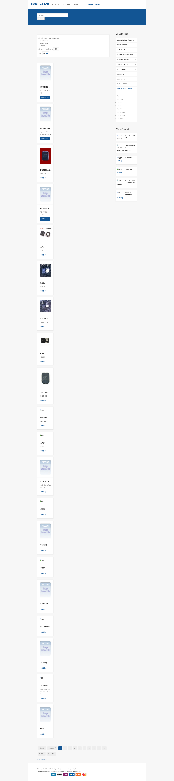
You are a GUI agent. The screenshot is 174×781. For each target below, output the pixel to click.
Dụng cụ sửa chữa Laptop (126, 40)
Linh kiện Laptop (94, 4)
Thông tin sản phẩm (43, 73)
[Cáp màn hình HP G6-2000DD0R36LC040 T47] (120, 146)
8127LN (42, 443)
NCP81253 (43, 353)
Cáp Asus (120, 99)
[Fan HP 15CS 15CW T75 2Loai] (119, 193)
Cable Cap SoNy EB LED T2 (49, 663)
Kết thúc (51, 753)
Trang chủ (56, 4)
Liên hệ (75, 4)
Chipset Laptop (122, 64)
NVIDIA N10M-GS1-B (47, 208)
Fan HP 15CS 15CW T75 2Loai (129, 194)
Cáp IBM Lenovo (121, 109)
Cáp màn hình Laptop (124, 89)
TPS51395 (43, 545)
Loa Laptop (121, 74)
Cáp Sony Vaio (121, 115)
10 (104, 748)
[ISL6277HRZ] (119, 158)
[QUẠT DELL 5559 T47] (120, 137)
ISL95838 (43, 283)
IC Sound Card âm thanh (125, 54)
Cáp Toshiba (120, 118)
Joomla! (39, 771)
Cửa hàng (66, 4)
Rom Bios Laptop (122, 45)
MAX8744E (44, 418)
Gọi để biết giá (45, 97)
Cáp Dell (119, 102)
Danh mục (43, 45)
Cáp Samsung (121, 112)
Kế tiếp (41, 753)
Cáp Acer (119, 96)
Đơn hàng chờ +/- (54, 38)
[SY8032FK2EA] (119, 169)
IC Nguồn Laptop (123, 59)
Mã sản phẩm (44, 43)
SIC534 (42, 509)
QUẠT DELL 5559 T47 (130, 137)
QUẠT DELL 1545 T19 (47, 87)
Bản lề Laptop (122, 84)
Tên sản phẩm (44, 41)
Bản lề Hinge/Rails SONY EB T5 (51, 481)
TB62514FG (44, 392)
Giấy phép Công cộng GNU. (73, 771)
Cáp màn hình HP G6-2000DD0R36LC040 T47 (126, 148)
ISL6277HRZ (128, 158)
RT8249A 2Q (44, 319)
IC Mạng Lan (121, 50)
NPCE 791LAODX (46, 170)
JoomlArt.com (79, 769)
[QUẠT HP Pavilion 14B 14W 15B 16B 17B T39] (119, 180)
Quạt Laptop (121, 79)
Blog (82, 4)
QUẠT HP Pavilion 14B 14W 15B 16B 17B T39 (126, 183)
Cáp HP (119, 105)
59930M (43, 568)
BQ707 (42, 247)
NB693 (42, 729)
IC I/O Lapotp (121, 69)
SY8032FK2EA (129, 169)
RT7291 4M (44, 604)
